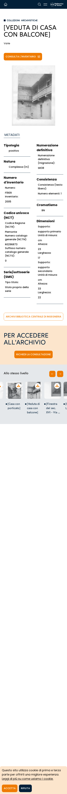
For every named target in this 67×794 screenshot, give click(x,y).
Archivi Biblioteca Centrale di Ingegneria (33, 316)
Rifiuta (25, 788)
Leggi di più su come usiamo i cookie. (27, 779)
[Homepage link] (56, 4)
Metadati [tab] (11, 135)
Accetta (10, 788)
